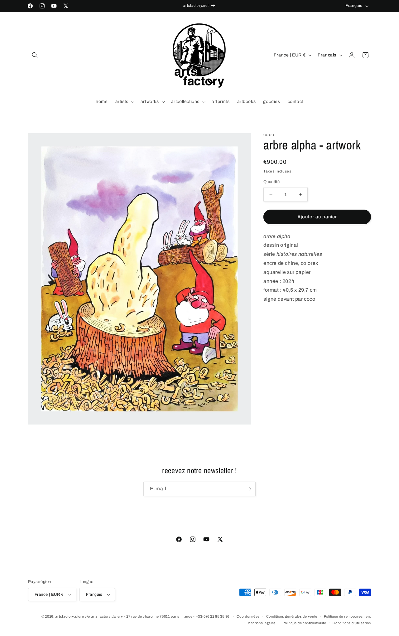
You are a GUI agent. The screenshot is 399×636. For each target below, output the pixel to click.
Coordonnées (248, 616)
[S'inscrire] (248, 489)
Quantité (271, 182)
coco (268, 135)
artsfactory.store (69, 616)
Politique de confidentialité (304, 623)
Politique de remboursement (347, 616)
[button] (35, 55)
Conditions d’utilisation (352, 623)
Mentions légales (262, 623)
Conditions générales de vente (291, 616)
